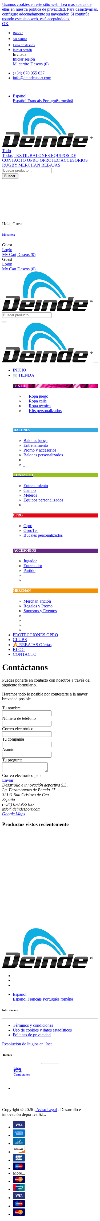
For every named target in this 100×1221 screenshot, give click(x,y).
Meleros (30, 495)
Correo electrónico (17, 728)
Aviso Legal (46, 1109)
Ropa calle (38, 401)
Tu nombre (11, 708)
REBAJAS (50, 165)
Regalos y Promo (38, 606)
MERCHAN (29, 165)
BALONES (40, 155)
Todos (7, 155)
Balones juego (35, 440)
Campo (29, 490)
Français (35, 100)
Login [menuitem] (7, 249)
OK (5, 23)
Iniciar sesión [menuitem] (24, 59)
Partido (29, 570)
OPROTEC (50, 160)
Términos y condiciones (33, 1025)
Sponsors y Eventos (40, 610)
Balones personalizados (43, 455)
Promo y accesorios (39, 450)
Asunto (8, 749)
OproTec (30, 530)
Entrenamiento (35, 445)
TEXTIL (22, 155)
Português (52, 100)
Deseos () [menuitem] (39, 64)
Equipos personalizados (43, 500)
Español (20, 100)
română (67, 100)
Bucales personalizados (43, 535)
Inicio (17, 1068)
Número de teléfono (19, 718)
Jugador (30, 561)
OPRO (33, 160)
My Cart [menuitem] (9, 254)
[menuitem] (19, 370)
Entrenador (32, 565)
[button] (19, 96)
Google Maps (13, 814)
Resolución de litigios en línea (27, 1044)
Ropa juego (38, 396)
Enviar (7, 780)
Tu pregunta (12, 760)
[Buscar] (4, 321)
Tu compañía (13, 739)
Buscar (10, 176)
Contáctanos (22, 1074)
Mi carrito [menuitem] (21, 64)
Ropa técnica (40, 406)
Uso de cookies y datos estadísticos (42, 1030)
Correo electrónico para (22, 775)
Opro (27, 525)
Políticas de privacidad (32, 1035)
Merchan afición (37, 601)
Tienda (17, 1071)
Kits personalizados (45, 410)
